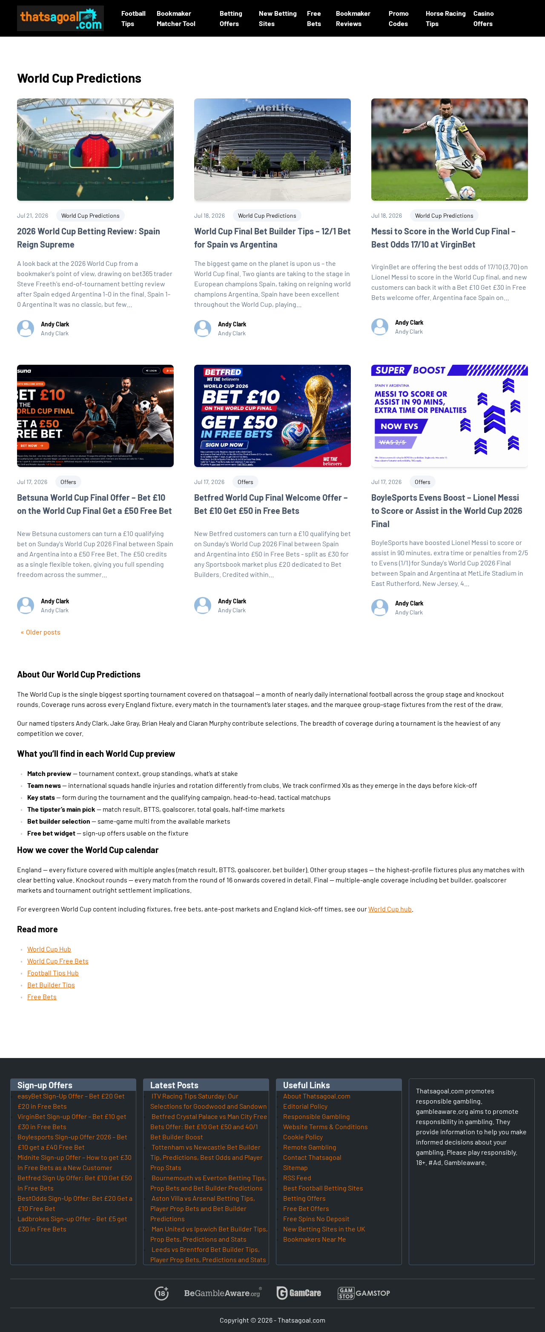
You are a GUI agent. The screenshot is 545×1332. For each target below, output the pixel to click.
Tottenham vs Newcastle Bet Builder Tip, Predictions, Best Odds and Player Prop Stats (206, 1157)
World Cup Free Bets (58, 961)
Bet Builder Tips (51, 984)
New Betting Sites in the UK (324, 1229)
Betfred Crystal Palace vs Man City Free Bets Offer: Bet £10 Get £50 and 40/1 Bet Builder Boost (208, 1126)
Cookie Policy (303, 1137)
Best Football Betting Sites (323, 1188)
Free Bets (42, 996)
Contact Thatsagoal (312, 1157)
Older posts (43, 632)
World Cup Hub (49, 949)
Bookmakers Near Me (314, 1239)
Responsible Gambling (316, 1116)
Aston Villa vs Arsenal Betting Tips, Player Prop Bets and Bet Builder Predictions (202, 1208)
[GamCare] (299, 1293)
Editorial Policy (305, 1106)
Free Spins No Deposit (316, 1218)
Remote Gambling (309, 1147)
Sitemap (295, 1167)
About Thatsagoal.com (316, 1096)
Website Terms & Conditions (325, 1126)
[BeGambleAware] (222, 1293)
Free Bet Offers (306, 1208)
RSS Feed (297, 1177)
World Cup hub (390, 909)
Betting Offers (304, 1198)
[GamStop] (363, 1293)
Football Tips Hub (53, 973)
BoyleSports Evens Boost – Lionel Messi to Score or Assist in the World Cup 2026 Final (446, 510)
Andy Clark (55, 324)
